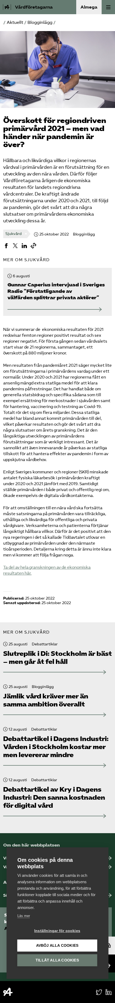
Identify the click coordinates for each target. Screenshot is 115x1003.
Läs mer (23, 916)
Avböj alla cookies (57, 946)
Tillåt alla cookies (57, 960)
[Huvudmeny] (108, 7)
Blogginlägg (40, 22)
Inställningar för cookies (57, 931)
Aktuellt (15, 22)
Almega (88, 7)
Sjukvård (13, 233)
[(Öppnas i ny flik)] (6, 246)
